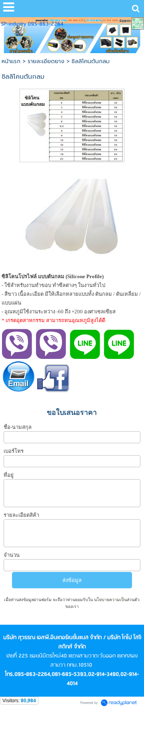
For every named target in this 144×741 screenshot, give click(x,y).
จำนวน (12, 555)
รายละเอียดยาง (46, 61)
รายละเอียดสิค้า (21, 515)
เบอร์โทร (14, 451)
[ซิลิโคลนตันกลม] (72, 124)
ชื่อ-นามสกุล (18, 427)
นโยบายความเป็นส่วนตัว (116, 600)
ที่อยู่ (9, 475)
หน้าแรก (11, 61)
